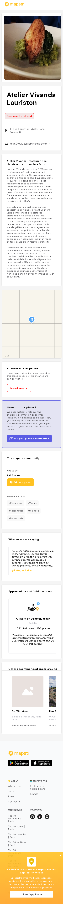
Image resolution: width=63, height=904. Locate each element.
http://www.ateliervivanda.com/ (29, 143)
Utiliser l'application (31, 894)
